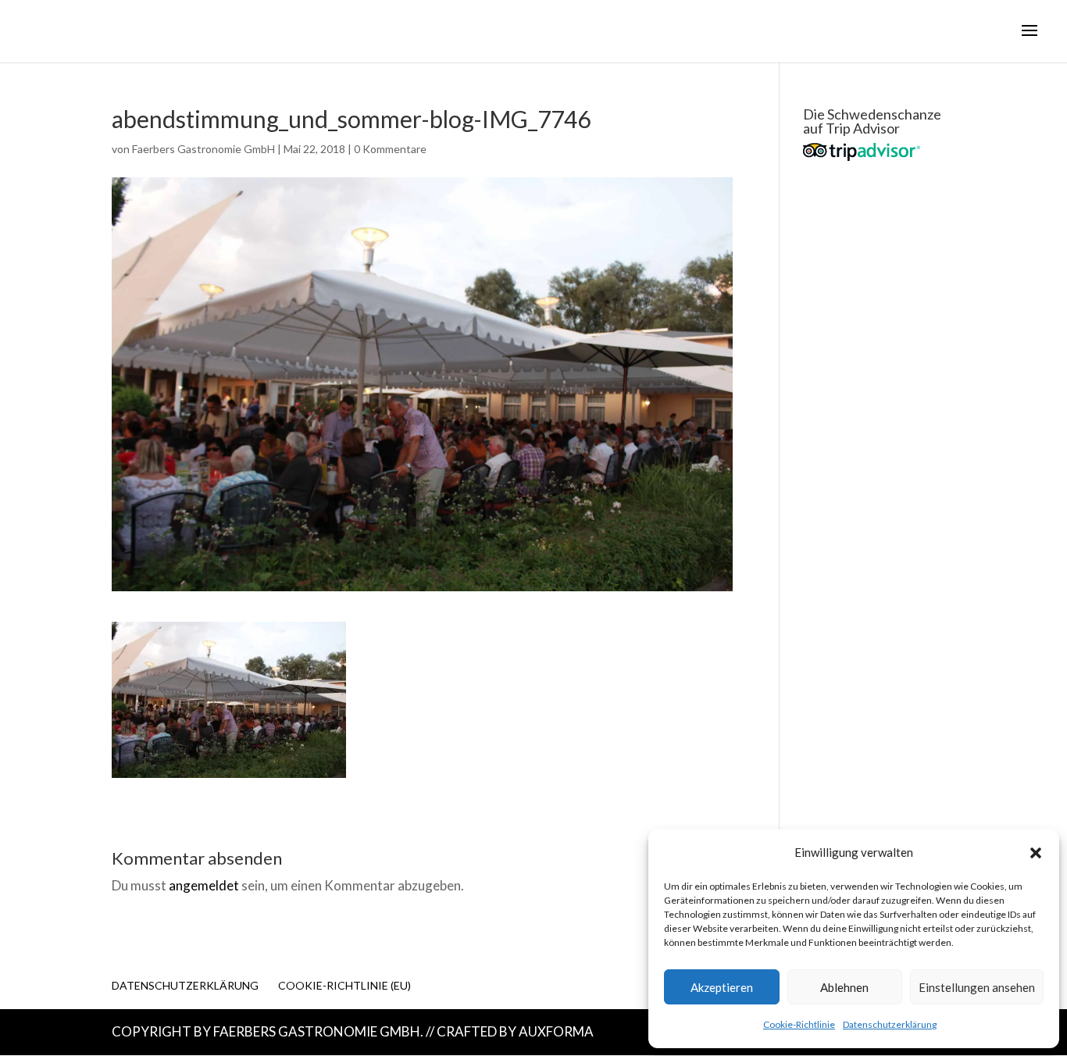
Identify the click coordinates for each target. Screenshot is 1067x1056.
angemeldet (204, 885)
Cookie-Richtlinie (799, 1024)
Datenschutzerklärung (890, 1024)
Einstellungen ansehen (977, 987)
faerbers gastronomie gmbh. (318, 1031)
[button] (1036, 853)
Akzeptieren (722, 987)
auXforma (556, 1031)
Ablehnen (844, 987)
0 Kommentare (390, 148)
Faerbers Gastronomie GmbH (203, 148)
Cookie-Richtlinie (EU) (344, 985)
